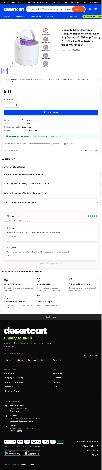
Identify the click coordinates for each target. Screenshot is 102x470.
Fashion (50, 17)
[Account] (90, 9)
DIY (59, 17)
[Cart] (95, 9)
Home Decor (21, 17)
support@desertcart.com (21, 421)
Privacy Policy (90, 446)
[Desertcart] (14, 9)
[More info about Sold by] (34, 120)
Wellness (7, 17)
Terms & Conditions (87, 441)
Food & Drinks (36, 17)
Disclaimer (92, 450)
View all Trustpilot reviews (51, 263)
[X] (90, 355)
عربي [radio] (58, 2)
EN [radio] (54, 2)
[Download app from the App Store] (31, 453)
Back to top (51, 317)
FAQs (94, 455)
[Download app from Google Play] (12, 453)
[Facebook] (96, 355)
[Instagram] (85, 355)
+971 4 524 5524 (17, 431)
